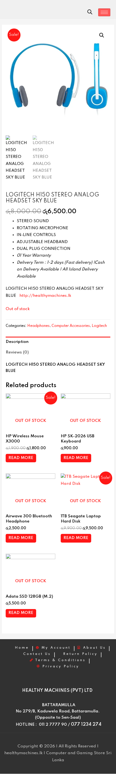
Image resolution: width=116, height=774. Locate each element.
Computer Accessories (71, 326)
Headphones (38, 326)
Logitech (99, 326)
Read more (20, 458)
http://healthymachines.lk (45, 296)
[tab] (58, 342)
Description (17, 342)
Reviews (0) (17, 352)
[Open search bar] (90, 12)
